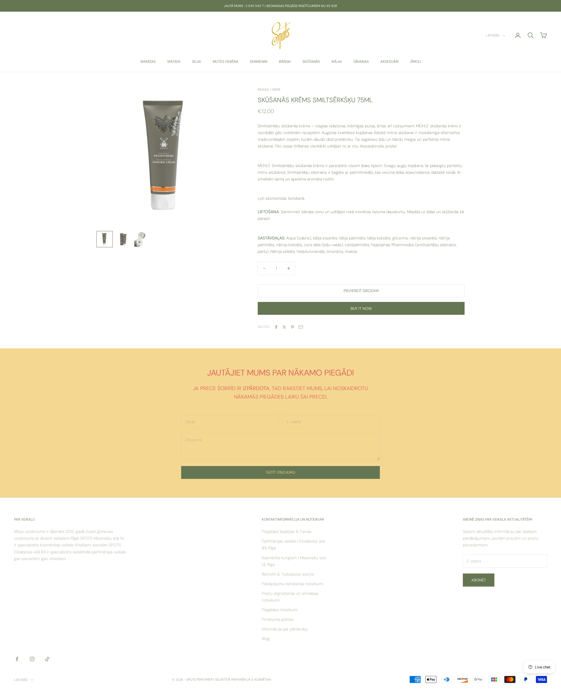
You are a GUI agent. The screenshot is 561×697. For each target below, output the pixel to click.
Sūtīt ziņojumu (280, 472)
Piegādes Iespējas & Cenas (286, 531)
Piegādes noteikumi (279, 609)
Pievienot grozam (361, 290)
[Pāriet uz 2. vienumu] (123, 239)
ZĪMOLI (415, 61)
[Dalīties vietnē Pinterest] (292, 327)
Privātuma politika (278, 619)
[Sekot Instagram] (32, 659)
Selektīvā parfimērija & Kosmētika (243, 679)
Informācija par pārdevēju (285, 629)
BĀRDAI (285, 61)
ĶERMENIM (258, 61)
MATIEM (173, 61)
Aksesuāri (389, 61)
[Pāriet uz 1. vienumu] (104, 239)
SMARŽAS (148, 61)
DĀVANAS (361, 61)
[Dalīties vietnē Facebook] (276, 327)
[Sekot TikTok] (47, 659)
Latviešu (493, 36)
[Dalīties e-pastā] (300, 327)
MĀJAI (337, 61)
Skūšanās (311, 61)
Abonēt (478, 580)
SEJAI (196, 61)
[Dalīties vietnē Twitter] (284, 327)
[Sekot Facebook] (17, 659)
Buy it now (361, 308)
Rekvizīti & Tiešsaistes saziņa (288, 574)
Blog (266, 638)
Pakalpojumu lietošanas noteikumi (292, 583)
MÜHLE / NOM (269, 89)
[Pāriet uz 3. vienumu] (142, 239)
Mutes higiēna (225, 61)
